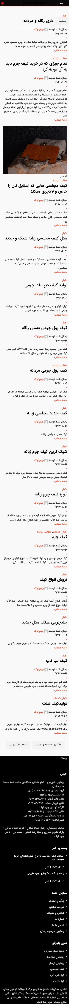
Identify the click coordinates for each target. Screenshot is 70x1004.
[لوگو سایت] (35, 3)
